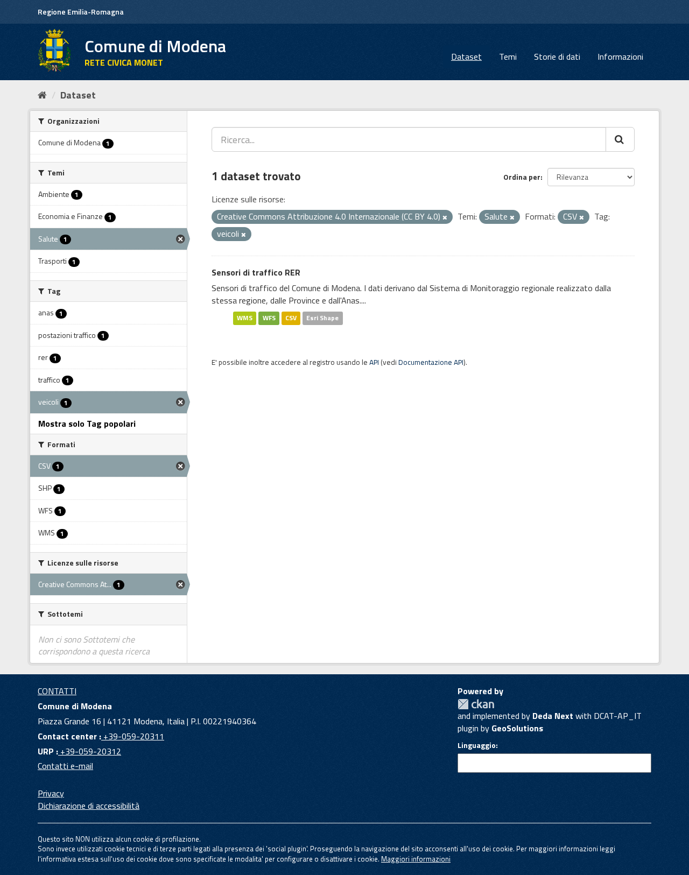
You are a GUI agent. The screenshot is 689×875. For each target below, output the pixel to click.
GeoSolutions (517, 728)
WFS (269, 318)
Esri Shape (322, 318)
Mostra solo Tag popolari (87, 423)
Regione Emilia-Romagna (81, 11)
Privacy (51, 793)
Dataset (466, 56)
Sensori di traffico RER (256, 272)
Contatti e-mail (65, 765)
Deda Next (552, 715)
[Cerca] (620, 139)
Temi (508, 56)
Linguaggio (477, 745)
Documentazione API (430, 362)
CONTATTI (57, 691)
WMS (244, 318)
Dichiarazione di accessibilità (88, 805)
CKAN (476, 704)
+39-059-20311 (132, 736)
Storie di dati (557, 56)
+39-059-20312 (89, 751)
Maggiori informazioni (416, 858)
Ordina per (521, 176)
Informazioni (620, 56)
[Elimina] (444, 217)
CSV (291, 318)
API (374, 362)
